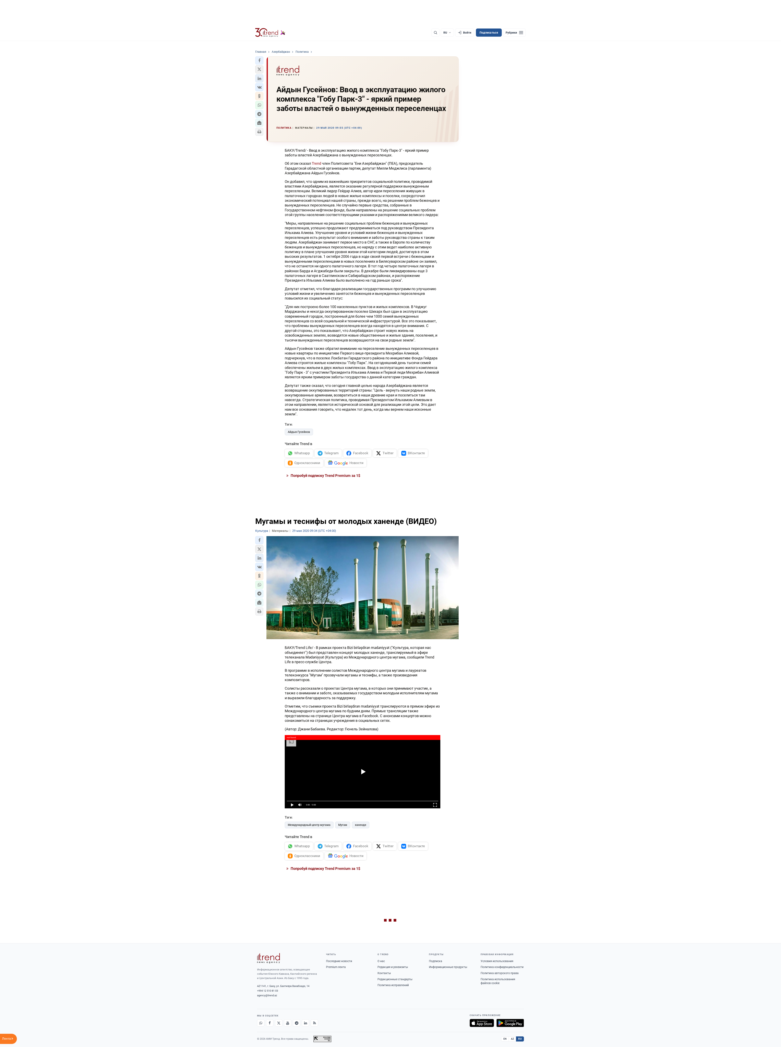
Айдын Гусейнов (299, 432)
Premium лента (336, 967)
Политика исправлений (393, 985)
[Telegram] (296, 1023)
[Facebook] (269, 1023)
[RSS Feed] (314, 1023)
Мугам (342, 824)
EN (505, 1038)
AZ (512, 1038)
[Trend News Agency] (268, 958)
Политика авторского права (500, 973)
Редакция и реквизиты (392, 967)
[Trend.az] (270, 32)
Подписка (435, 961)
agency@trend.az (267, 995)
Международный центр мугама (309, 824)
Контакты (384, 973)
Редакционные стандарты (394, 979)
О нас (381, 961)
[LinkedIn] (305, 1023)
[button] (259, 60)
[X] (278, 1023)
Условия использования (497, 961)
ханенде (360, 824)
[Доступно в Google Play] (510, 1023)
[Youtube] (287, 1023)
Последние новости (339, 961)
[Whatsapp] (260, 1023)
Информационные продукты (448, 967)
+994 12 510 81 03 (267, 990)
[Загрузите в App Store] (482, 1023)
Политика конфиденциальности (502, 967)
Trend (316, 163)
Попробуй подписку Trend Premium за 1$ (325, 475)
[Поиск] (435, 33)
